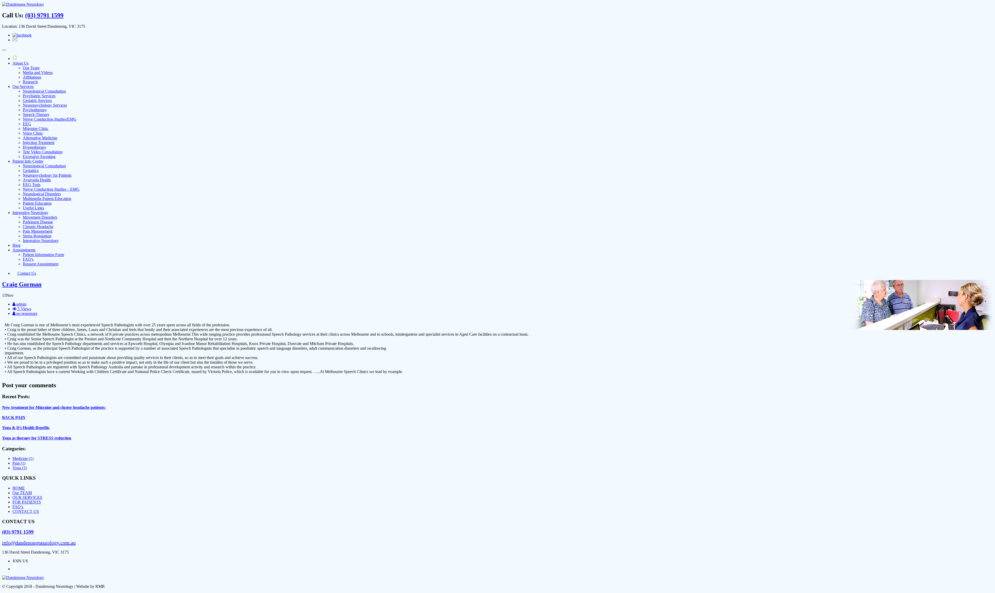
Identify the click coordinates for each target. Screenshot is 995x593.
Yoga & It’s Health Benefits (25, 427)
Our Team (31, 68)
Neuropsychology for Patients (47, 175)
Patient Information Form (43, 254)
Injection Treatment (38, 142)
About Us (20, 63)
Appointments (23, 250)
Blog (16, 245)
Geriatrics (31, 170)
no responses (26, 313)
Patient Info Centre (27, 161)
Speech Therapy (36, 114)
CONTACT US (25, 511)
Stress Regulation (37, 236)
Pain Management (37, 231)
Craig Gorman (21, 284)
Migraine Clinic (35, 128)
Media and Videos (38, 72)
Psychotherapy (35, 110)
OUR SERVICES (27, 497)
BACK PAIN (13, 417)
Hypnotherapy (34, 147)
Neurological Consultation (44, 91)
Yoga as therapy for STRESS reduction (36, 438)
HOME (18, 488)
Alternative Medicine (40, 138)
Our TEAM (22, 493)
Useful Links (33, 208)
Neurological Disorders (42, 194)
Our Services (23, 86)
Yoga (19, 468)
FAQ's (28, 259)
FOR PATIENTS (26, 502)
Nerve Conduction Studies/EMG (49, 119)
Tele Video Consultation (42, 152)
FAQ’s (17, 507)
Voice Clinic (33, 133)
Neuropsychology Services (45, 105)
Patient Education (37, 203)
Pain (18, 463)
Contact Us (26, 273)
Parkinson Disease (38, 222)
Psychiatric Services (39, 96)
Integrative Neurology (30, 212)
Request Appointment (40, 264)
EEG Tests (31, 184)
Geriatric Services (37, 100)
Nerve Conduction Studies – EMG (51, 189)
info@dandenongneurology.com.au (39, 543)
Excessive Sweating (39, 156)
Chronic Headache (38, 226)
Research (30, 82)
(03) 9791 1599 (44, 15)
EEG (27, 124)
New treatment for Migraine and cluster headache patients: (54, 407)
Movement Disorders (40, 217)
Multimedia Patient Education (47, 198)
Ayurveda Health (37, 180)
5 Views (24, 309)
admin (20, 304)
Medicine (22, 458)
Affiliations (32, 77)
